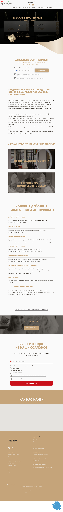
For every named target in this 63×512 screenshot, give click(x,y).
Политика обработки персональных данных (18, 484)
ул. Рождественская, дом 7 (6, 3)
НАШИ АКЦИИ (31, 321)
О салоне (14, 7)
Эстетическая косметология (14, 461)
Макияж (10, 472)
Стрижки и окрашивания (13, 454)
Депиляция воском (12, 470)
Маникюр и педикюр (13, 459)
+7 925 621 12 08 (36, 456)
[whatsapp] (12, 448)
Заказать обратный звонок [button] (56, 2)
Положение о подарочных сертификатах (31, 309)
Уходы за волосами (12, 456)
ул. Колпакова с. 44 (5, 4)
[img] (31, 2)
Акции (33, 7)
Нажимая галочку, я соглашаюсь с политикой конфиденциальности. (29, 375)
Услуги (21, 7)
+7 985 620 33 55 (36, 460)
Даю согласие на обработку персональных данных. (30, 78)
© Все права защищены (31, 492)
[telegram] (9, 448)
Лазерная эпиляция (12, 467)
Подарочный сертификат (45, 7)
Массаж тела (11, 463)
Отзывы (27, 7)
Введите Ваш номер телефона (23, 68)
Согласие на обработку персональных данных (44, 484)
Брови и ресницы (12, 465)
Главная (35, 439)
